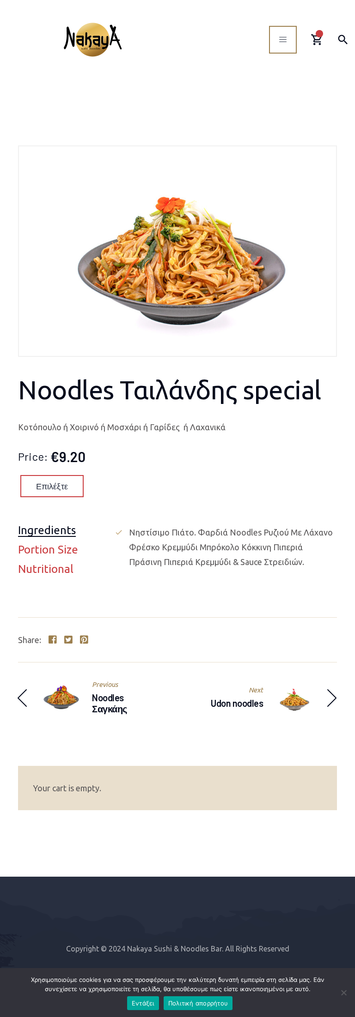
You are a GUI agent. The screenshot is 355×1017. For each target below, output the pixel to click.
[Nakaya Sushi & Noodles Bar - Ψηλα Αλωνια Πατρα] (92, 39)
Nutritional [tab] (45, 569)
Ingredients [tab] (47, 530)
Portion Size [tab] (48, 550)
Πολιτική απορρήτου (198, 1003)
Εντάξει (143, 1003)
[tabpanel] (225, 547)
